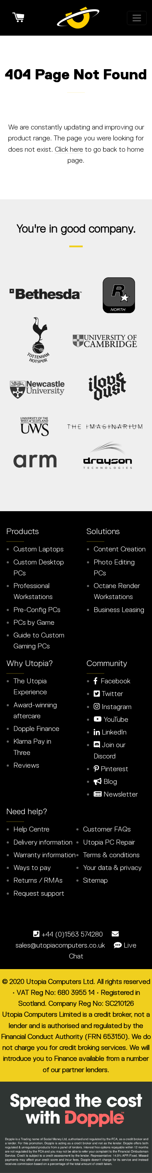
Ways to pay (32, 867)
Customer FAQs (107, 829)
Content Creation (120, 549)
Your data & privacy (112, 867)
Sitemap (95, 880)
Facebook (113, 681)
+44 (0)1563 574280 (72, 934)
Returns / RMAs (38, 880)
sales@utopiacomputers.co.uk (60, 945)
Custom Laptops (38, 549)
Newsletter (120, 794)
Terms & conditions (111, 855)
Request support (38, 893)
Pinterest (113, 769)
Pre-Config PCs (36, 609)
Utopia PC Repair (109, 842)
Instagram (115, 707)
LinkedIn (113, 732)
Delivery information (42, 842)
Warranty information (44, 855)
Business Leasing (119, 609)
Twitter (111, 693)
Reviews (26, 765)
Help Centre (31, 829)
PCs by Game (33, 622)
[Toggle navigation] (137, 18)
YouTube (115, 719)
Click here (69, 149)
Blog (109, 781)
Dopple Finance (36, 728)
